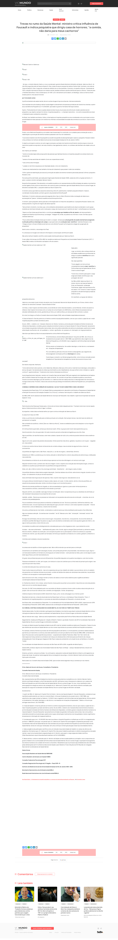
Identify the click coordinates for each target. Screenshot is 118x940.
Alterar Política (77, 932)
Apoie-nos (96, 10)
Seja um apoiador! (96, 3)
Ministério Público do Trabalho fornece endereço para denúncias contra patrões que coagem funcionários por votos (24, 911)
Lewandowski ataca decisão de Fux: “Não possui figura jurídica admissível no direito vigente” (93, 910)
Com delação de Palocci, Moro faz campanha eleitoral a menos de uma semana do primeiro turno (70, 910)
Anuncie (57, 932)
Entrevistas (75, 10)
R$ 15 (61, 127)
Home (19, 10)
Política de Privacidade (66, 932)
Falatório (62, 19)
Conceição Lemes (81, 779)
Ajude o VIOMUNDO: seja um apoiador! (42, 928)
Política (29, 10)
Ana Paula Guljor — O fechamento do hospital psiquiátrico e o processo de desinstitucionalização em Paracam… (48, 779)
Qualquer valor (73, 127)
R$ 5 (56, 127)
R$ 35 (66, 127)
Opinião (86, 10)
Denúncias (40, 10)
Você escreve (61, 10)
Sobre (50, 932)
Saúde (51, 10)
